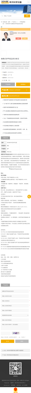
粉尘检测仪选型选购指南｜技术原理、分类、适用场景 (16, 129)
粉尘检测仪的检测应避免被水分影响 (12, 122)
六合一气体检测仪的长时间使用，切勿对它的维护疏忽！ (16, 118)
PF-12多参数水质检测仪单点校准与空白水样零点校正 (16, 111)
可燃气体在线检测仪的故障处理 (11, 114)
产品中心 (14, 21)
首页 (9, 21)
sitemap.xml (6, 385)
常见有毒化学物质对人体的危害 (11, 125)
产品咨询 (7, 84)
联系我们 (23, 84)
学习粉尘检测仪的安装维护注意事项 (12, 133)
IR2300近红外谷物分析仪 (13, 355)
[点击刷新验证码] (15, 333)
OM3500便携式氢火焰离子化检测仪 (15, 350)
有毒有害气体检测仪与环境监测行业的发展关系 (15, 100)
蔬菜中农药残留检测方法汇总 (10, 107)
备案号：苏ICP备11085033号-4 (18, 382)
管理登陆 (13, 385)
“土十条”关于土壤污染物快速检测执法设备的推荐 (15, 103)
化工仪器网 (24, 385)
